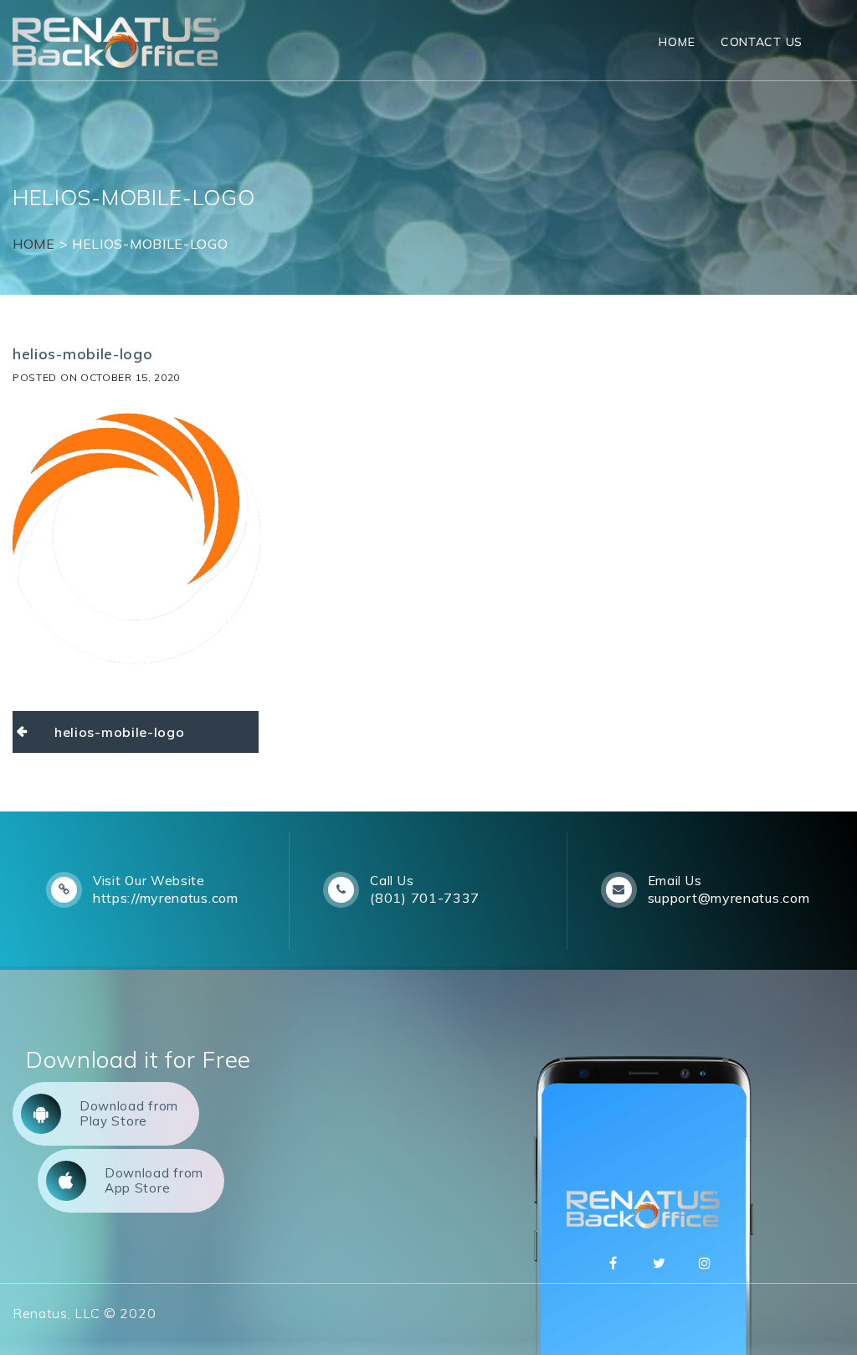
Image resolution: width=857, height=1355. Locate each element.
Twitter (659, 1263)
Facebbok (613, 1263)
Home (677, 41)
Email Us (675, 881)
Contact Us (762, 41)
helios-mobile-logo (119, 732)
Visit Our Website (149, 881)
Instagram (705, 1263)
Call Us (391, 881)
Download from (129, 1113)
